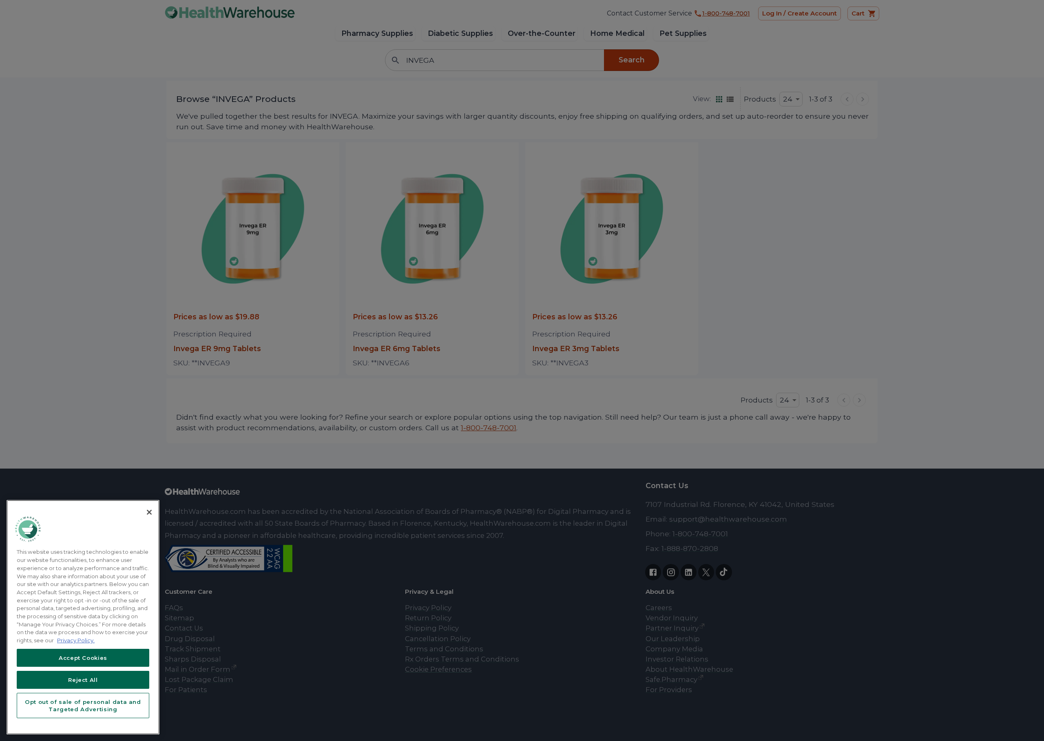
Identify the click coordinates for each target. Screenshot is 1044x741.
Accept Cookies (83, 658)
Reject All (83, 680)
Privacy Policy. (76, 640)
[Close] (149, 512)
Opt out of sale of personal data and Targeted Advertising (83, 705)
